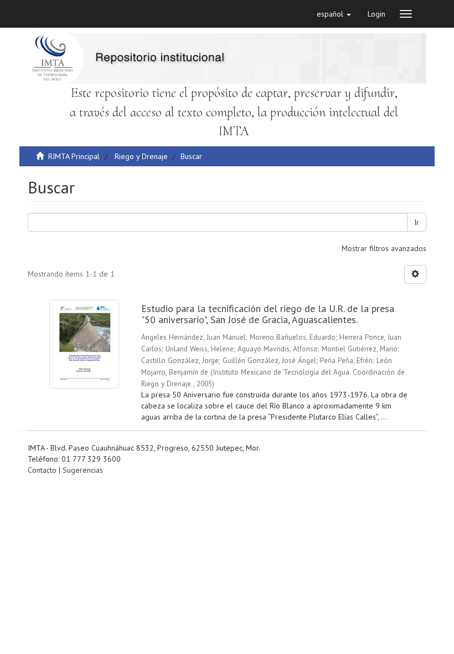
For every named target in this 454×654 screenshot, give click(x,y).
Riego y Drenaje (141, 156)
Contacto (42, 470)
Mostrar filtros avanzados (384, 248)
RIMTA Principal (74, 156)
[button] (333, 14)
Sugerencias (83, 470)
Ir (416, 222)
